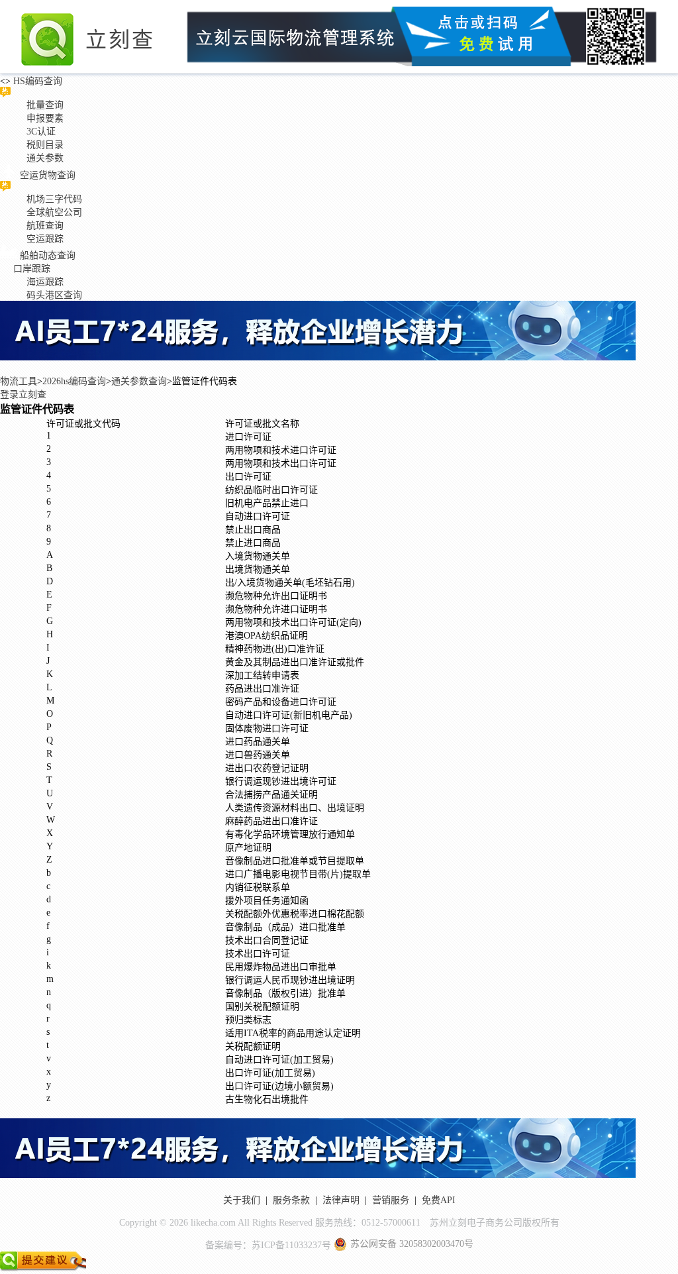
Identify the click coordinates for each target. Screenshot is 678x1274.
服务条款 (291, 1200)
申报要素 (45, 118)
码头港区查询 (54, 295)
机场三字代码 (54, 199)
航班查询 (45, 226)
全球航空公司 (54, 212)
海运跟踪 (45, 282)
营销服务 (390, 1200)
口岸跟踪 (31, 269)
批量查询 (45, 105)
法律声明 (341, 1200)
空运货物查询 (47, 175)
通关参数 (45, 158)
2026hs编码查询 (74, 381)
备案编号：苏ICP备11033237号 (268, 1245)
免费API (439, 1200)
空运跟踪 (45, 239)
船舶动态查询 (47, 255)
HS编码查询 (36, 81)
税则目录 (45, 145)
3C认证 (41, 131)
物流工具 (18, 381)
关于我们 (241, 1200)
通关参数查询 (139, 381)
